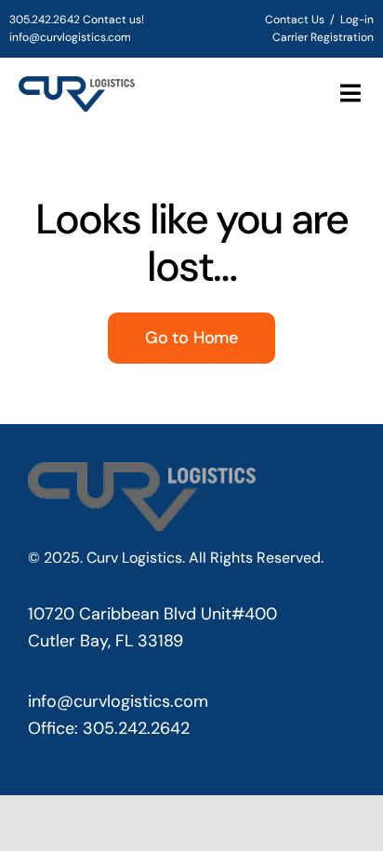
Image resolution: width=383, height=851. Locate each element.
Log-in (357, 19)
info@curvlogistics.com (70, 37)
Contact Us (294, 19)
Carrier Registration (323, 37)
